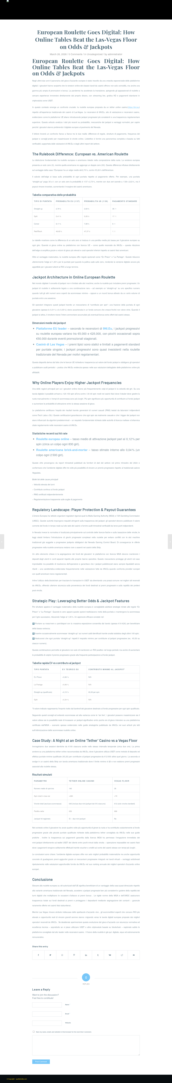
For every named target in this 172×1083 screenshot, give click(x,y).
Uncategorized (95, 54)
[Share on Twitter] (50, 955)
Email (67, 1013)
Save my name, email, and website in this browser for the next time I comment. (64, 1032)
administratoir (115, 54)
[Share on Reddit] (122, 955)
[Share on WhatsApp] (62, 955)
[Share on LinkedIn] (86, 955)
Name (67, 1004)
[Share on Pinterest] (74, 955)
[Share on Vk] (110, 955)
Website (68, 1023)
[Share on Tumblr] (98, 955)
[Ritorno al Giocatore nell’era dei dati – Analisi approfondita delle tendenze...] (2, 541)
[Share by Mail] (134, 955)
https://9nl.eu (133, 107)
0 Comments (75, 54)
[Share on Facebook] (38, 955)
